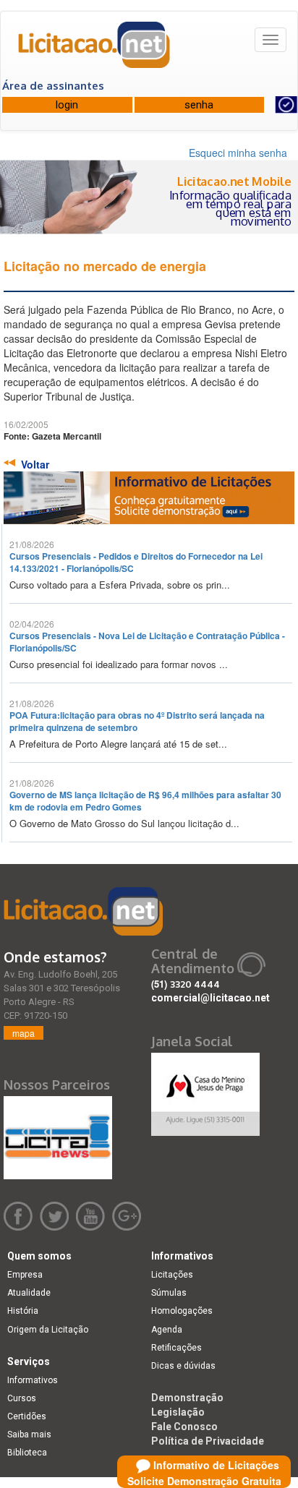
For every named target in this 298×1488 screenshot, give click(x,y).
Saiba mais (29, 1434)
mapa (23, 1033)
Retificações (176, 1348)
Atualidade (29, 1293)
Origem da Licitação (47, 1330)
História (22, 1311)
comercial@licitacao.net (210, 998)
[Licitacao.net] (94, 50)
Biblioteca (27, 1453)
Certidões (26, 1416)
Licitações (172, 1275)
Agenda (166, 1330)
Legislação (178, 1412)
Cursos (21, 1398)
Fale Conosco (184, 1426)
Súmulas (169, 1293)
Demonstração (187, 1397)
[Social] (205, 1091)
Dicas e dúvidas (183, 1366)
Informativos (32, 1380)
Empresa (25, 1275)
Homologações (182, 1311)
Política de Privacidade (207, 1441)
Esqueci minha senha (238, 152)
